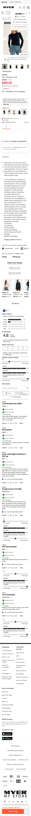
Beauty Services (21, 671)
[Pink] (14, 111)
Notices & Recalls (21, 680)
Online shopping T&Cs (15, 755)
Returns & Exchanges (5, 666)
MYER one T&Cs (23, 760)
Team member (21, 769)
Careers (4, 698)
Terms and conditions (9, 760)
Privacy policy (9, 769)
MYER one (5, 692)
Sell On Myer (6, 714)
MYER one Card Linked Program (7, 678)
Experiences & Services (20, 666)
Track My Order (7, 650)
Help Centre (20, 653)
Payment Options (7, 654)
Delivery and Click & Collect (8, 661)
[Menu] (2, 12)
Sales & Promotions (22, 677)
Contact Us (19, 659)
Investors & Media (7, 705)
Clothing (10, 17)
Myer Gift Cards (7, 695)
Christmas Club (7, 711)
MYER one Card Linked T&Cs (15, 764)
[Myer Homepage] (8, 8)
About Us (5, 701)
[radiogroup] (15, 131)
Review (4, 75)
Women (4, 17)
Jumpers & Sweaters (7, 19)
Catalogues (5, 674)
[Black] (4, 111)
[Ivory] (9, 111)
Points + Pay (6, 657)
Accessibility (20, 683)
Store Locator (20, 662)
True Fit (4, 670)
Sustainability (6, 708)
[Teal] (19, 111)
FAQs (17, 656)
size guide (26, 122)
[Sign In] (20, 7)
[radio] (6, 127)
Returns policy (15, 746)
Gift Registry (20, 674)
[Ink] (24, 111)
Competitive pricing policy (15, 750)
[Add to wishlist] (26, 811)
